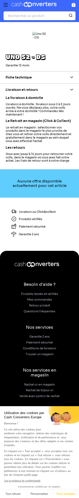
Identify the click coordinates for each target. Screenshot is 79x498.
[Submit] (71, 15)
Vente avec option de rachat (39, 396)
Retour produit (39, 305)
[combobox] (39, 15)
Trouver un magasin (39, 354)
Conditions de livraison (39, 348)
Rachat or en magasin (39, 384)
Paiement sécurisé (39, 342)
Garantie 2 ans (39, 336)
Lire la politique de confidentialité (22, 480)
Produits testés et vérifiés (39, 294)
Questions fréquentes (39, 311)
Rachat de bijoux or (39, 390)
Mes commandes (39, 299)
